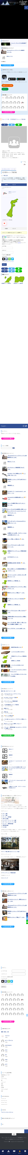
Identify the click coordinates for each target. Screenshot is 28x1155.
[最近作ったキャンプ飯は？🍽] (4, 596)
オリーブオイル (9, 1040)
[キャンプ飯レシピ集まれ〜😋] (4, 542)
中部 (4, 175)
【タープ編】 (5, 815)
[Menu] (26, 7)
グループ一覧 (5, 119)
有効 (4, 691)
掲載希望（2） (11, 527)
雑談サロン (6, 708)
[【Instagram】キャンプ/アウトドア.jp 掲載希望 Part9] (3, 53)
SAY (6, 1054)
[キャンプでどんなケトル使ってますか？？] (4, 548)
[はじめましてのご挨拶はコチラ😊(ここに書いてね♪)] (4, 476)
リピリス (7, 1035)
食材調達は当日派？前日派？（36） (16, 563)
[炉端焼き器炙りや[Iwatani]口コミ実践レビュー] (4, 619)
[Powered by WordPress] (9, 1141)
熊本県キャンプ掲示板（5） (14, 580)
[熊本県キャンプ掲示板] (4, 584)
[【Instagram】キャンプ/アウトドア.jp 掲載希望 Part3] (4, 908)
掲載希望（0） (11, 485)
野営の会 (6, 712)
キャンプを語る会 (9, 715)
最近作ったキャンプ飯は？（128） (16, 592)
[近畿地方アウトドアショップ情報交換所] (4, 554)
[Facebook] (4, 125)
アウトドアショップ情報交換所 (11, 701)
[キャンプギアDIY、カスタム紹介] (4, 631)
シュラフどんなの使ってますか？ (18, 651)
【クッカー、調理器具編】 (8, 823)
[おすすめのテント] (4, 560)
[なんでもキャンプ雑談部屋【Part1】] (4, 470)
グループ (8, 1153)
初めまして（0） (10, 56)
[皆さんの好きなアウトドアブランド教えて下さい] (4, 590)
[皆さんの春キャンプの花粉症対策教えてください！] (4, 572)
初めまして (11, 749)
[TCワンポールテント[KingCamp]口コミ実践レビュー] (4, 524)
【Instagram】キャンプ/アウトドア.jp (12, 693)
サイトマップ (5, 878)
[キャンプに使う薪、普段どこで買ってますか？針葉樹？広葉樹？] (4, 625)
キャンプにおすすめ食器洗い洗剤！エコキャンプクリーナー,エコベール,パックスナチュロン (17, 768)
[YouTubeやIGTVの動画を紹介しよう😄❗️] (4, 500)
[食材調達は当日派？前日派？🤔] (4, 566)
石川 (7, 175)
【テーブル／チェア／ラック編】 (9, 822)
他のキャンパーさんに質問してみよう (12, 723)
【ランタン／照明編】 (7, 817)
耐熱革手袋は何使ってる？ (16, 647)
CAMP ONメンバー (6, 1028)
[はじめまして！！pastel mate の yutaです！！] (4, 494)
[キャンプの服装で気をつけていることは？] (4, 506)
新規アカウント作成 (7, 85)
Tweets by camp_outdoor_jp (7, 1112)
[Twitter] (11, 125)
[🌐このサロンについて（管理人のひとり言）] (4, 902)
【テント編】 (5, 813)
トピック (14, 1153)
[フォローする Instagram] (23, 426)
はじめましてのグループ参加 (10, 697)
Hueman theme (21, 1141)
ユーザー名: (4, 246)
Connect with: (4, 256)
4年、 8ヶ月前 (16, 179)
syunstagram (8, 1045)
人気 (7, 691)
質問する (19, 1153)
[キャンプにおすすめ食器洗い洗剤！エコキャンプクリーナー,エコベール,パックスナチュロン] (4, 512)
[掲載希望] (4, 488)
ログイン (5, 89)
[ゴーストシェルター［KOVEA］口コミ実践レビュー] (4, 578)
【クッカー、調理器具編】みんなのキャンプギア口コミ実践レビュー (15, 728)
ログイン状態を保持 (6, 254)
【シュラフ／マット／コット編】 (9, 820)
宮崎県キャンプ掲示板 (15, 660)
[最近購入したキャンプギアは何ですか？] (4, 482)
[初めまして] (3, 59)
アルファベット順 (11, 691)
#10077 (3, 188)
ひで (6, 1064)
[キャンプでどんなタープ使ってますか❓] (4, 613)
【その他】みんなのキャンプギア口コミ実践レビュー (15, 720)
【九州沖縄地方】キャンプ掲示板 (11, 704)
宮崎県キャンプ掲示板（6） (14, 604)
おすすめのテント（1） (13, 557)
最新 (2, 691)
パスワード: (4, 250)
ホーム (3, 1153)
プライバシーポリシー (14, 81)
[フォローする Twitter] (26, 426)
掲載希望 (10, 755)
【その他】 (4, 827)
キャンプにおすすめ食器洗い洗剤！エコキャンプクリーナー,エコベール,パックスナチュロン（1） (17, 511)
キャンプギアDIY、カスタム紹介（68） (17, 628)
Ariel (6, 1050)
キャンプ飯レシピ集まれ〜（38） (16, 539)
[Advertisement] (14, 24)
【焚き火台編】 (5, 818)
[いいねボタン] (4, 223)
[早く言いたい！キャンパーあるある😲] (4, 602)
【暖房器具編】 (5, 825)
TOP (25, 1153)
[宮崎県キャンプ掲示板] (4, 607)
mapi (6, 1059)
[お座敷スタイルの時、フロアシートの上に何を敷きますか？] (4, 536)
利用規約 (6, 81)
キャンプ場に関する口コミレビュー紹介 (11, 851)
